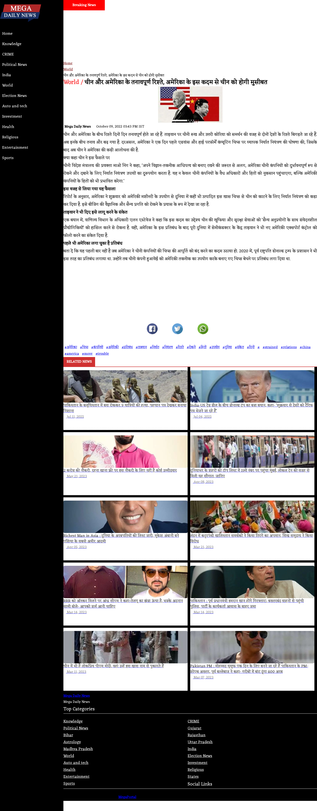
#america (71, 354)
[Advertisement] (190, 51)
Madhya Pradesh (78, 749)
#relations (289, 347)
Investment (12, 116)
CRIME (8, 54)
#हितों (202, 347)
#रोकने (191, 347)
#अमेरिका (70, 347)
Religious (10, 137)
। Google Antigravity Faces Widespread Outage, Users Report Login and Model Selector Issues (92, 16)
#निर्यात (154, 347)
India (6, 75)
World (7, 85)
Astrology (72, 742)
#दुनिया (227, 347)
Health (8, 126)
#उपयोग (214, 347)
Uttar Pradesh (200, 742)
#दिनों (250, 347)
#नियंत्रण (167, 347)
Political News (14, 64)
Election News (14, 95)
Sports (8, 158)
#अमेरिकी (112, 347)
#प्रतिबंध (127, 347)
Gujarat (194, 728)
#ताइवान (141, 347)
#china (305, 347)
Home (7, 33)
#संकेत (239, 347)
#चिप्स (84, 347)
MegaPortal (127, 797)
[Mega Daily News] (20, 25)
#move (87, 354)
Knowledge (11, 44)
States (193, 776)
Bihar (68, 735)
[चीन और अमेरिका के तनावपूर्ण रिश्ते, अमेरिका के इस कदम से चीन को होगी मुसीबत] (152, 329)
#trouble (102, 354)
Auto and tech (14, 106)
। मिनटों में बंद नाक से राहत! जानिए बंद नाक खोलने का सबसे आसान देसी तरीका (236, 16)
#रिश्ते (180, 347)
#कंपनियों (97, 347)
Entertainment (15, 147)
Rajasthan (197, 735)
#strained (270, 347)
